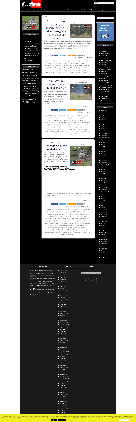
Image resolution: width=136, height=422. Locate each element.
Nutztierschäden (60, 129)
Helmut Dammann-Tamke (33, 78)
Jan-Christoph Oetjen (53, 68)
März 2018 (103, 178)
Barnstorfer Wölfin (77, 115)
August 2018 (104, 167)
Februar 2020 (104, 126)
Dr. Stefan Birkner (61, 63)
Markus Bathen (32, 83)
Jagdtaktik (73, 125)
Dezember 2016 (104, 212)
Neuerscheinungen (105, 85)
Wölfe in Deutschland (32, 102)
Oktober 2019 (104, 135)
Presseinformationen (106, 87)
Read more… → (87, 52)
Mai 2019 (103, 146)
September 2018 (105, 164)
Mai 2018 (103, 173)
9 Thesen (70, 10)
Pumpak (29, 90)
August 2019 (104, 140)
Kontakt (96, 10)
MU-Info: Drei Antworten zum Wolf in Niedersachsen (56, 84)
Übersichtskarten (105, 96)
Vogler (90, 57)
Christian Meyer (73, 61)
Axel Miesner (67, 115)
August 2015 (104, 248)
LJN (28, 83)
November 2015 (105, 241)
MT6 (31, 84)
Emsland (31, 70)
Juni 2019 (103, 144)
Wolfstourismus (104, 100)
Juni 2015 (103, 252)
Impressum (104, 10)
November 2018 (105, 160)
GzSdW (26, 78)
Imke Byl (87, 65)
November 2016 (105, 214)
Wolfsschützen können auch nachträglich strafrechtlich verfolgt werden (31, 50)
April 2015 (103, 257)
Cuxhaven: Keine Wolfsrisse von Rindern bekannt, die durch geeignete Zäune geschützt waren (57, 29)
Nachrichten (104, 82)
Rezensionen (104, 89)
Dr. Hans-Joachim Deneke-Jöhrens (60, 118)
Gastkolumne (104, 64)
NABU (26, 86)
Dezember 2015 (104, 239)
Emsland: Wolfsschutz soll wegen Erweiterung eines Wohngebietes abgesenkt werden (31, 44)
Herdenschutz (25, 80)
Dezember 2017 (104, 185)
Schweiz (29, 91)
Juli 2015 (103, 250)
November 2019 (105, 133)
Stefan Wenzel (34, 91)
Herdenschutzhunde (33, 80)
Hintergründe (104, 67)
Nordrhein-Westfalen (30, 88)
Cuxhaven (82, 61)
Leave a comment (87, 206)
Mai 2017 (103, 200)
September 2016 (105, 219)
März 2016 (103, 232)
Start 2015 (37, 10)
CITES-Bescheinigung (64, 212)
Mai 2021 (103, 113)
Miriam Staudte (73, 68)
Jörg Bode (64, 68)
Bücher (91, 10)
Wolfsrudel (31, 99)
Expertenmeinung (105, 60)
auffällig (58, 115)
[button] (54, 55)
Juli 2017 (103, 196)
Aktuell (102, 51)
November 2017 (105, 187)
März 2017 (103, 205)
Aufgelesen (103, 53)
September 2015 (105, 246)
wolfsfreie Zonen (76, 72)
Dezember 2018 (104, 158)
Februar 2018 (104, 180)
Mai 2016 (103, 228)
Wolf (30, 95)
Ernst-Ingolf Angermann (77, 120)
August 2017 (104, 194)
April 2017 (103, 203)
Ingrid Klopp (52, 125)
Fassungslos (30, 60)
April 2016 (103, 230)
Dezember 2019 (104, 131)
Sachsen (34, 90)
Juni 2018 (103, 171)
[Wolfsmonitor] (32, 4)
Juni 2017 (103, 198)
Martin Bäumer (64, 127)
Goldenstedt (27, 77)
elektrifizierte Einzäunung (61, 120)
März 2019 (103, 151)
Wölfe (25, 101)
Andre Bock (50, 115)
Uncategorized (104, 98)
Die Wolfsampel (104, 55)
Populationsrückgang (72, 129)
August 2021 (104, 110)
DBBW (32, 69)
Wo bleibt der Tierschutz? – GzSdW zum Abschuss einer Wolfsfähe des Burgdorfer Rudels (31, 56)
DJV (28, 71)
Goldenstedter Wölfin (61, 122)
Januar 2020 (104, 128)
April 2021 (103, 115)
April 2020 (103, 124)
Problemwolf (25, 90)
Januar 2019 (104, 155)
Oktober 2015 (104, 243)
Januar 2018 (104, 182)
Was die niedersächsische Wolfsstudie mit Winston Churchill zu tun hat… (31, 39)
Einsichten (84, 10)
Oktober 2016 (104, 216)
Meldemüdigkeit (75, 127)
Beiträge (43, 10)
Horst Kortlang (78, 65)
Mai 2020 (103, 122)
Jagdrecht (24, 81)
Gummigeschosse (74, 122)
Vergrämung (72, 131)
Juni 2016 (103, 225)
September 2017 (105, 191)
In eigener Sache (105, 69)
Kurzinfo (103, 73)
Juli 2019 (103, 142)
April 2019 (103, 149)
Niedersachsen (32, 86)
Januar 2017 (104, 210)
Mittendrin (103, 78)
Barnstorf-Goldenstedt (60, 61)
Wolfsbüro (25, 98)
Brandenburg (26, 69)
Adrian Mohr (51, 209)
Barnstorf (49, 61)
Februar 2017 (104, 207)
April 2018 (103, 176)
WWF (35, 99)
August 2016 (104, 221)
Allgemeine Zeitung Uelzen (63, 209)
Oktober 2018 (104, 162)
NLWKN (63, 70)
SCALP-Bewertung (61, 131)
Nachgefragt (104, 80)
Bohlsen (87, 209)
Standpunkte (104, 91)
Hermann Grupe (68, 65)
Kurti (27, 81)
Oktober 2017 (104, 189)
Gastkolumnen (60, 10)
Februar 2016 (104, 234)
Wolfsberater (36, 96)
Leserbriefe (103, 76)
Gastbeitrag (103, 62)
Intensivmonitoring (63, 125)
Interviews (51, 10)
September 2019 (105, 137)
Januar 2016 (104, 237)
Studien (76, 10)
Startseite (30, 10)
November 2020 (105, 119)
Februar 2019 (104, 153)
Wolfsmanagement (32, 98)
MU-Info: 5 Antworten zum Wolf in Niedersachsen (56, 146)
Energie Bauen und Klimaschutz (77, 63)
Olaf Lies (36, 88)
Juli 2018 (103, 169)
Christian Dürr (51, 212)
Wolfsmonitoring (25, 99)
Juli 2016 (103, 223)
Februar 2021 (104, 117)
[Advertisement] (68, 182)
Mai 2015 (103, 255)
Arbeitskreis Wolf (78, 209)
